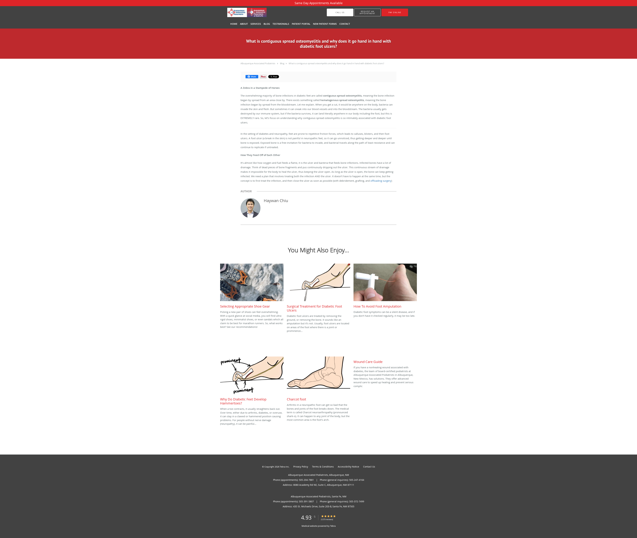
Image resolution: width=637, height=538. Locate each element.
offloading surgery (380, 180)
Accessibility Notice (348, 466)
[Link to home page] (242, 12)
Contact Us (369, 466)
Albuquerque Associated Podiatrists (258, 63)
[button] (367, 12)
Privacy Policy (300, 466)
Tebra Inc (284, 466)
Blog (282, 63)
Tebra (333, 525)
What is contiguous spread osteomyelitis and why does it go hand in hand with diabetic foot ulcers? (336, 63)
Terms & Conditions (323, 466)
